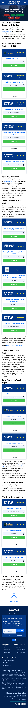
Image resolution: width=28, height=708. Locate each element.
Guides (18, 647)
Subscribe (20, 630)
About (5, 647)
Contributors (6, 649)
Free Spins (6, 663)
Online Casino (21, 652)
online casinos (17, 337)
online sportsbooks (7, 31)
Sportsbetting (21, 649)
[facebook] (15, 640)
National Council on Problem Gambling (18, 701)
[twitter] (13, 640)
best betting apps (9, 181)
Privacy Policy (7, 652)
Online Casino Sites (8, 660)
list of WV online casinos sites (14, 345)
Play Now (14, 65)
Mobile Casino (7, 665)
